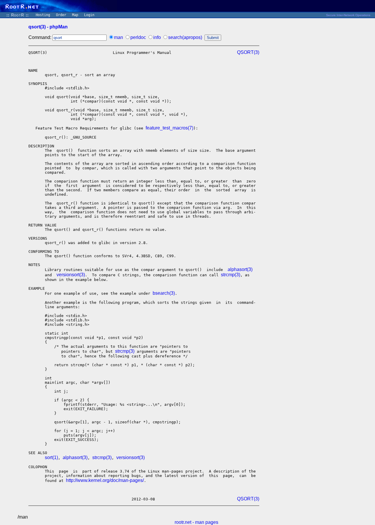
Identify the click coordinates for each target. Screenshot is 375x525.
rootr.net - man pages (196, 522)
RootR (17, 15)
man (118, 37)
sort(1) (51, 457)
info (157, 37)
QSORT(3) (248, 52)
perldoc (138, 37)
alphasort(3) (240, 269)
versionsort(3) (71, 274)
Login (89, 15)
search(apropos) (185, 37)
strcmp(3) (230, 274)
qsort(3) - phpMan (48, 26)
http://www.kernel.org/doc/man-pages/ (105, 480)
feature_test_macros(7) (169, 127)
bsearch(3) (164, 293)
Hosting (43, 15)
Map (75, 15)
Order (61, 15)
